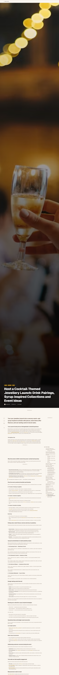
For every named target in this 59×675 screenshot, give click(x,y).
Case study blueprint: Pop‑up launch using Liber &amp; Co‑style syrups (50, 490)
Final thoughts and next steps (50, 493)
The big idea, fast (49, 450)
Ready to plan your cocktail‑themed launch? (51, 495)
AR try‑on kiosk (14, 639)
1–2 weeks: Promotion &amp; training (51, 461)
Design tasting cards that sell (50, 476)
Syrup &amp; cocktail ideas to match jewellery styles (50, 466)
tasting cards (10, 433)
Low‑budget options (50, 481)
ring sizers (19, 650)
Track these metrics (11, 674)
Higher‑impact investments (51, 482)
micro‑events (18, 633)
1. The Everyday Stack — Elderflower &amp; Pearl (50, 468)
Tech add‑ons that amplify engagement (49, 486)
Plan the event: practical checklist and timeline (50, 454)
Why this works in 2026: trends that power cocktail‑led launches (50, 452)
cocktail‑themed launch (15, 432)
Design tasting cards (12, 497)
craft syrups (26, 432)
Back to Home (7, 1)
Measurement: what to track (49, 488)
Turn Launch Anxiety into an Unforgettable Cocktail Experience (50, 449)
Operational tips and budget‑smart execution (50, 480)
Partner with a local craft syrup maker (15, 627)
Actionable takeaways (49, 492)
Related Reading (49, 496)
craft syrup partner (15, 490)
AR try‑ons (23, 441)
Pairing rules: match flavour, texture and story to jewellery (51, 464)
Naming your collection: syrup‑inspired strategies (49, 478)
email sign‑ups (14, 520)
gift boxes (15, 640)
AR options (31, 650)
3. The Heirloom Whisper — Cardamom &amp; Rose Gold (51, 472)
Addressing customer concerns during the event (50, 484)
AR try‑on (35, 517)
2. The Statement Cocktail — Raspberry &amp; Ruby (51, 470)
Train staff (10, 509)
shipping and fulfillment (33, 510)
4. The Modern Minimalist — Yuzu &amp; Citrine (51, 474)
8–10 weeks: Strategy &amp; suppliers (51, 456)
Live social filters (12, 665)
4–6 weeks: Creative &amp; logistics (51, 458)
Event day (48, 462)
